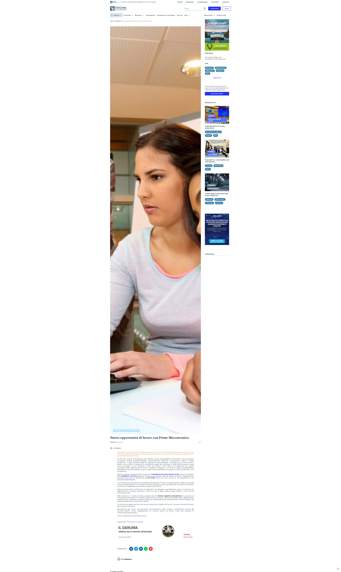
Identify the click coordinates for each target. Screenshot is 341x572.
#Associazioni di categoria (213, 132)
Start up (180, 15)
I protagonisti (150, 15)
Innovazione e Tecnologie (166, 15)
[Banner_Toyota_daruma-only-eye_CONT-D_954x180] (155, 538)
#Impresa (208, 165)
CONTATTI (225, 2)
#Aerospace (209, 68)
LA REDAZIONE (202, 2)
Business (138, 15)
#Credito (208, 135)
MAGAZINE (189, 2)
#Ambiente (220, 70)
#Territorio (219, 203)
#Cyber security (220, 199)
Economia (127, 15)
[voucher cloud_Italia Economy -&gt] (217, 244)
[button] (131, 549)
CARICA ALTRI (217, 78)
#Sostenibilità (218, 165)
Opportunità (208, 15)
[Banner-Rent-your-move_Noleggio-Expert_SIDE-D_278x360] (217, 50)
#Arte (207, 73)
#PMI (215, 135)
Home (111, 21)
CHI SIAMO (215, 2)
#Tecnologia (209, 203)
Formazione (118, 21)
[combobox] (193, 8)
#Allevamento (210, 70)
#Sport (208, 169)
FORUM (179, 2)
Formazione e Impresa (135, 522)
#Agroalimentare (220, 68)
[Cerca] (204, 8)
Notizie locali (221, 15)
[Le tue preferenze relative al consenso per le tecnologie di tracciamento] (338, 569)
